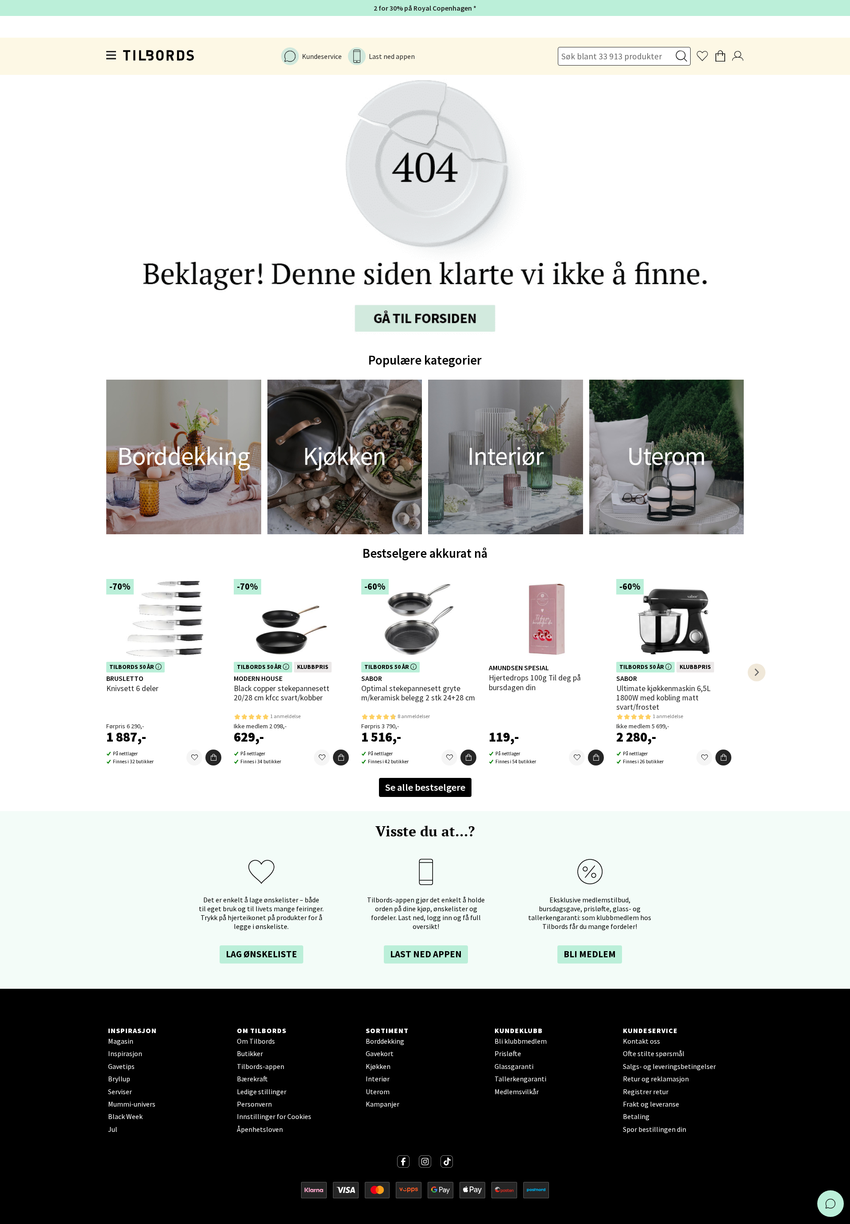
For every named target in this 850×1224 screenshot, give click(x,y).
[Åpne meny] (111, 57)
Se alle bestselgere (425, 787)
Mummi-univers (131, 1104)
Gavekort (380, 1053)
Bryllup (119, 1078)
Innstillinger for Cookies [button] (274, 1116)
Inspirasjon (125, 1053)
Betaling (636, 1116)
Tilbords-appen (260, 1066)
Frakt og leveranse (651, 1104)
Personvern (254, 1104)
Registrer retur (645, 1091)
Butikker (250, 1053)
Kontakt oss (641, 1041)
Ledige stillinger (261, 1091)
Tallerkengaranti (520, 1078)
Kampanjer (382, 1104)
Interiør (378, 1078)
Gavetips (121, 1066)
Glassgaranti (514, 1066)
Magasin (120, 1041)
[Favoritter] (194, 757)
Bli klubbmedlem (521, 1041)
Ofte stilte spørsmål (653, 1053)
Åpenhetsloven (260, 1129)
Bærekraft (252, 1078)
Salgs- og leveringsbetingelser (669, 1066)
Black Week (125, 1116)
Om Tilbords (256, 1041)
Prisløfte (508, 1053)
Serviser (120, 1091)
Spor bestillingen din (654, 1129)
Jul (112, 1129)
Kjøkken (378, 1066)
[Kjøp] (213, 757)
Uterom (378, 1091)
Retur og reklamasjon (656, 1078)
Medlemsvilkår (517, 1091)
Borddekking (385, 1041)
